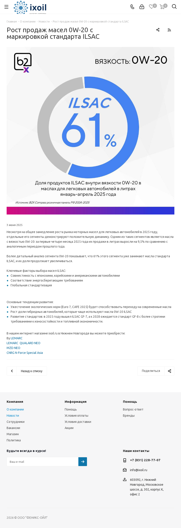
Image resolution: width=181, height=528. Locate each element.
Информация (76, 401)
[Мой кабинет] (142, 7)
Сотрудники (16, 422)
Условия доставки (78, 422)
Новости (13, 415)
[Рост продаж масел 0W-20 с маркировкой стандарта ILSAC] (90, 131)
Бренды (129, 415)
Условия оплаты (76, 415)
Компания (15, 401)
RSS (169, 30)
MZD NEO (13, 348)
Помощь (71, 409)
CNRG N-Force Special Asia (25, 352)
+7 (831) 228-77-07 (145, 460)
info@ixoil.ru (138, 470)
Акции (69, 428)
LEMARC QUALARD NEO (23, 343)
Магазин (13, 434)
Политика (14, 440)
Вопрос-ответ (133, 409)
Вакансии (13, 428)
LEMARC (17, 338)
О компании (15, 409)
